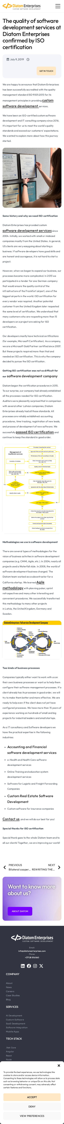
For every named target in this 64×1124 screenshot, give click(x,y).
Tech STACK (14, 1038)
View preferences (32, 1116)
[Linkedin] (22, 966)
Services (12, 1006)
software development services (27, 230)
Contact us (11, 819)
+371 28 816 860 (32, 957)
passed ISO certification (35, 432)
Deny (32, 1106)
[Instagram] (35, 966)
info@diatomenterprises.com (32, 951)
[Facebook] (29, 966)
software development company (32, 376)
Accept (32, 1097)
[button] (59, 1065)
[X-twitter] (41, 966)
